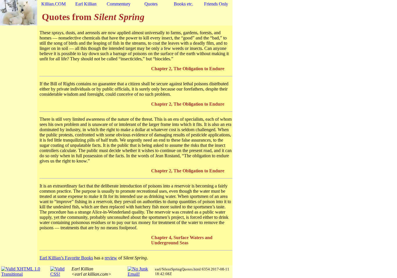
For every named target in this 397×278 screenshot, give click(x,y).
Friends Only (216, 3)
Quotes (151, 3)
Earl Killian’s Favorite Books (66, 257)
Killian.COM (53, 3)
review (111, 257)
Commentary (118, 3)
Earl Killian (85, 3)
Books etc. (183, 3)
